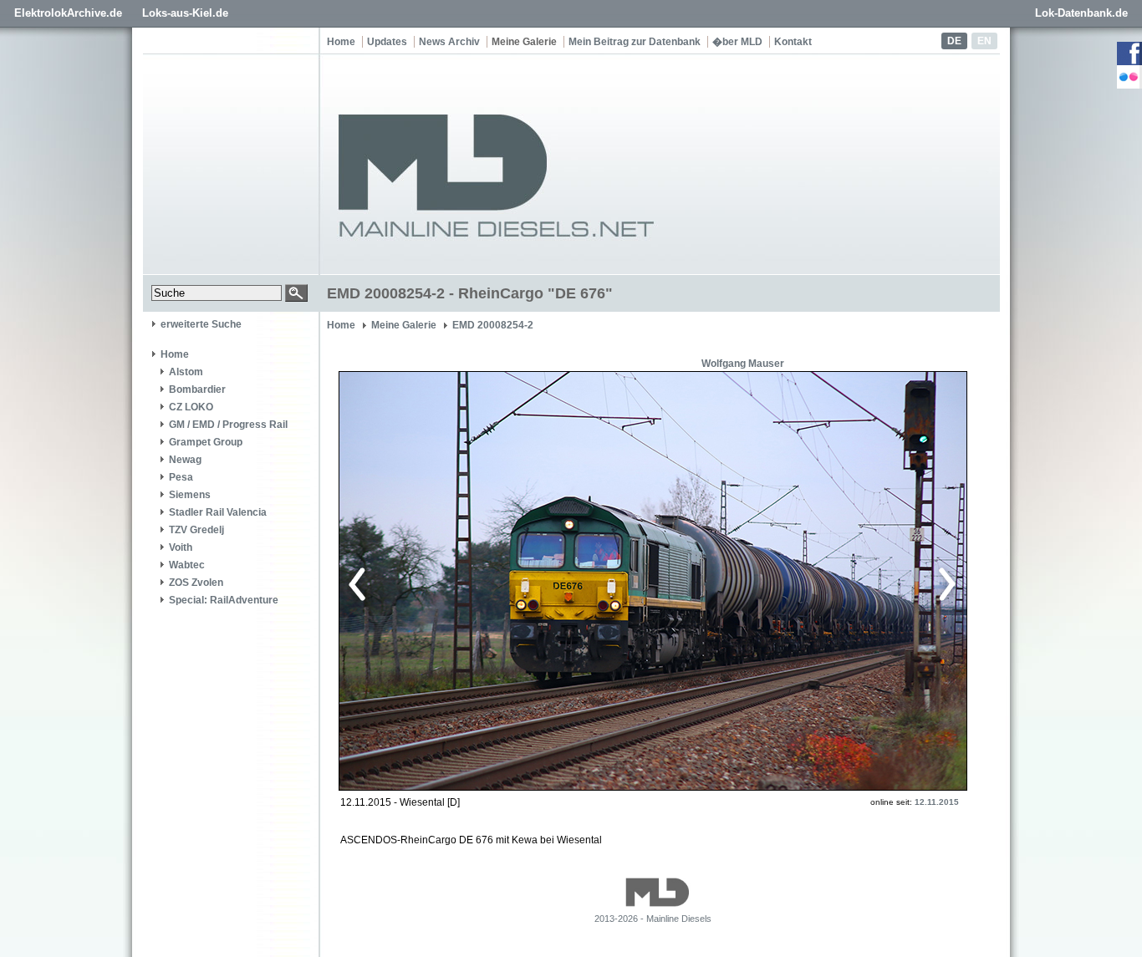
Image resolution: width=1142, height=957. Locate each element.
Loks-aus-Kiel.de (185, 13)
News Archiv (449, 42)
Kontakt (793, 42)
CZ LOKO (191, 407)
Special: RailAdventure (223, 600)
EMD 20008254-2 (492, 325)
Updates (387, 42)
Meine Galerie (524, 42)
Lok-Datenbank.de (1081, 13)
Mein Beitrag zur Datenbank (634, 42)
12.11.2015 (937, 802)
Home (341, 42)
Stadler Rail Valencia (218, 512)
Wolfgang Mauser (742, 363)
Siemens (190, 495)
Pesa (181, 477)
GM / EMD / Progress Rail (228, 424)
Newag (185, 460)
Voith (180, 547)
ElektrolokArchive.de (68, 13)
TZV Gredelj (196, 530)
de (954, 41)
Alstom (186, 372)
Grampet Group (205, 442)
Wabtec (187, 565)
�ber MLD (737, 42)
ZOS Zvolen (196, 582)
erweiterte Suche (201, 324)
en (984, 41)
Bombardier (197, 389)
